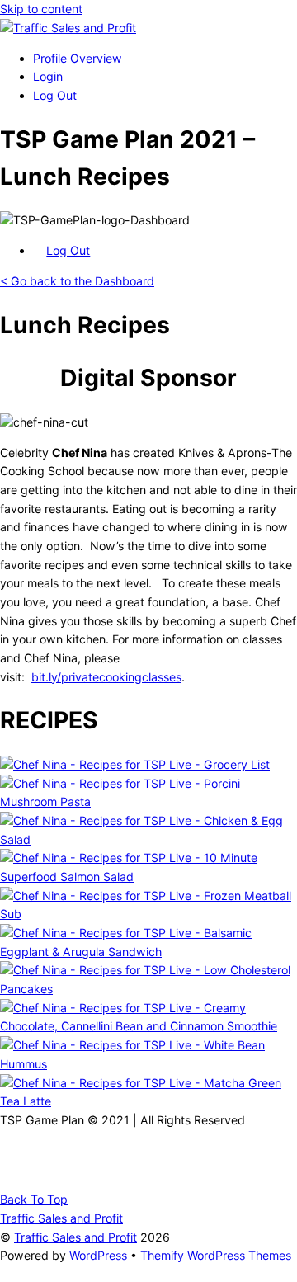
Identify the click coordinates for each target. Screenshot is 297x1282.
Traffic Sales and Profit (75, 1237)
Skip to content (41, 9)
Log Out (55, 95)
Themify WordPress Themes (215, 1255)
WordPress (98, 1255)
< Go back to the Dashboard (77, 281)
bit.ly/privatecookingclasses (106, 677)
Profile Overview (77, 58)
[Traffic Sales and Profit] (68, 28)
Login (48, 76)
